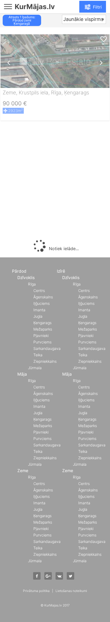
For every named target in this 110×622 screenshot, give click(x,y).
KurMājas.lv (35, 6)
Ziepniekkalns (45, 361)
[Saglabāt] (103, 39)
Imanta (39, 310)
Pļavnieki (41, 335)
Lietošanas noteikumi (71, 591)
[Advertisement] (55, 181)
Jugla (37, 316)
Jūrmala (35, 367)
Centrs (39, 290)
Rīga (32, 284)
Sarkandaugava (47, 348)
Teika (37, 355)
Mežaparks (42, 329)
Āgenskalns (43, 297)
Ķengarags (42, 322)
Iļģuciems (41, 303)
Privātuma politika (36, 591)
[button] (84, 19)
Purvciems (42, 342)
